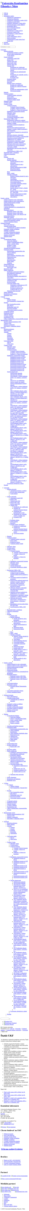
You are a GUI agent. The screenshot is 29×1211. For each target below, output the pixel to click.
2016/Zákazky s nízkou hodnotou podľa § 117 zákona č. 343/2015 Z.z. (18, 461)
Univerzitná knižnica (15, 182)
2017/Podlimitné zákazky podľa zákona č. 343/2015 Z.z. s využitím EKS (19, 435)
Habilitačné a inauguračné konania (16, 111)
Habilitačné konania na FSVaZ (18, 360)
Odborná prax (10, 258)
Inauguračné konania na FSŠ (17, 366)
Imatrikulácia (10, 254)
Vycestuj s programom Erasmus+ (12, 1163)
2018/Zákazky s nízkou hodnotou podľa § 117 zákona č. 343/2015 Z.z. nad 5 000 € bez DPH (18, 420)
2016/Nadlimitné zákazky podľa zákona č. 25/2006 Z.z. (18, 469)
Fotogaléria (10, 338)
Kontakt (6, 42)
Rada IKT (9, 82)
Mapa (8, 171)
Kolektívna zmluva (12, 98)
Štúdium (3, 238)
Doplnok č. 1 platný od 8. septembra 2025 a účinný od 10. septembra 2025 (15, 1098)
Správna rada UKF (12, 64)
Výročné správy (8, 102)
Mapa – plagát (10, 173)
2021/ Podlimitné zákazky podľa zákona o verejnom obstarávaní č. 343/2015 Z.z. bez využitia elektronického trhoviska (18, 393)
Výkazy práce (10, 35)
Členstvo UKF (7, 323)
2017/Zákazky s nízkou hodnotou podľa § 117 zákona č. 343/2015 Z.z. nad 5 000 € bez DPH (18, 448)
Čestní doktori (10, 55)
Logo (5, 155)
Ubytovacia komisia (15, 91)
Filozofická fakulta (15, 169)
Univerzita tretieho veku (13, 283)
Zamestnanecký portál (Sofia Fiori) (16, 39)
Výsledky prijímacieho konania (12, 232)
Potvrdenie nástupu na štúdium (11, 233)
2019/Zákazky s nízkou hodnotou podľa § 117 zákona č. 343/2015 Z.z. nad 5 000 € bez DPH (18, 411)
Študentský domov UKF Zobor (15, 213)
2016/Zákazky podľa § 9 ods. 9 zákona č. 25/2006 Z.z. (18, 481)
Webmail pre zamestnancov (14, 17)
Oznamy (9, 335)
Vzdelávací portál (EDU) (13, 22)
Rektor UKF (10, 60)
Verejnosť (3, 327)
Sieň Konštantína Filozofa (17, 180)
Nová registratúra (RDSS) (13, 27)
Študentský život (8, 295)
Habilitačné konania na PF (17, 363)
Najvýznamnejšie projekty (13, 304)
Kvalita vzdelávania (9, 266)
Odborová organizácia (9, 154)
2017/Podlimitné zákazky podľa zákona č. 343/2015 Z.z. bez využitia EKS (18, 439)
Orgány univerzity (8, 57)
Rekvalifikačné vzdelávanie (14, 273)
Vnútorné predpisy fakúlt (13, 99)
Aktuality (6, 332)
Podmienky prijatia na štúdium (11, 229)
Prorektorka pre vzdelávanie (17, 67)
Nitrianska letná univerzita (13, 291)
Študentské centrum (9, 217)
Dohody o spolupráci (9, 324)
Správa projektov (11, 38)
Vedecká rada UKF (12, 61)
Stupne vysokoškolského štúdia (15, 242)
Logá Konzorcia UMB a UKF (15, 151)
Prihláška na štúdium (9, 230)
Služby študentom (8, 292)
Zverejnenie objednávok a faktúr (15, 117)
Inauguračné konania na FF (17, 369)
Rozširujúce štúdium (12, 274)
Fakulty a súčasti (5, 198)
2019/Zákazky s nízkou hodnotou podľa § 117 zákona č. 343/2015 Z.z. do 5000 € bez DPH (18, 407)
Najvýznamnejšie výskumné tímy (15, 301)
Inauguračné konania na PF (17, 370)
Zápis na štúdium (11, 252)
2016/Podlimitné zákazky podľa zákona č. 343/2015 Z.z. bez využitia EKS (18, 466)
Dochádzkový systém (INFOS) (15, 33)
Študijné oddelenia (12, 160)
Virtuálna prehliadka (12, 174)
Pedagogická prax (11, 257)
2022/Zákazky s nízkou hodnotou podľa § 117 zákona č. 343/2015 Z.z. (18, 377)
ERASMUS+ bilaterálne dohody (12, 326)
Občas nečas (10, 344)
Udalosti (9, 333)
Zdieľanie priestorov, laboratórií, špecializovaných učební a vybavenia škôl (17, 135)
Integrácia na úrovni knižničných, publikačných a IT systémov (15, 138)
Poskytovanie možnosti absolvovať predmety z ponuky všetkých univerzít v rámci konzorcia (17, 129)
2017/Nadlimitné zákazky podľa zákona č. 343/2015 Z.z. (18, 431)
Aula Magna (13, 179)
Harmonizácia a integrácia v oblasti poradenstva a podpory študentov (16, 141)
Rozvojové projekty (12, 308)
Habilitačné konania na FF (17, 361)
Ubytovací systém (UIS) (13, 32)
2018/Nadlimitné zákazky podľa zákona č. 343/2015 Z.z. (18, 428)
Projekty (6, 302)
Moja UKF (7, 44)
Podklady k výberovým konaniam (19, 110)
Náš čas (9, 342)
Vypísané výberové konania (17, 107)
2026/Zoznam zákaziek (16, 373)
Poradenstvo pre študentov (10, 294)
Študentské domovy (9, 210)
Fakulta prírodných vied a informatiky (13, 199)
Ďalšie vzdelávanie (8, 270)
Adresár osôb (10, 158)
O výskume (7, 298)
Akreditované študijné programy (12, 248)
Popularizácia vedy (9, 317)
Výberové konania (12, 105)
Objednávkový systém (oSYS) (15, 30)
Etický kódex (10, 96)
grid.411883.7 (8, 1122)
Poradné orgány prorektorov (14, 83)
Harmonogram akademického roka (16, 251)
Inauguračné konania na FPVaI (18, 364)
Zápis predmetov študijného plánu (15, 255)
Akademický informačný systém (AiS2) (17, 20)
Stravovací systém (11, 29)
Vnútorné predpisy (8, 94)
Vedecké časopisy (8, 314)
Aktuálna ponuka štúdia (10, 226)
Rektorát (6, 92)
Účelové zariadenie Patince (11, 221)
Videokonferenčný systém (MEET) (16, 24)
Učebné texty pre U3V (16, 286)
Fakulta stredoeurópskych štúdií (18, 167)
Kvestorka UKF (14, 77)
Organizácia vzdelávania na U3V (18, 285)
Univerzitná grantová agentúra (14, 310)
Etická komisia (11, 80)
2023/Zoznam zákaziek (16, 374)
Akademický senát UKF (13, 58)
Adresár (6, 14)
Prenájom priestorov (9, 329)
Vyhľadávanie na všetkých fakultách (16, 227)
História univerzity (8, 51)
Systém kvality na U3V (16, 289)
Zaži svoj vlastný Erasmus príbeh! (12, 1164)
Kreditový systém (11, 245)
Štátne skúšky (10, 261)
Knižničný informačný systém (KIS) (16, 23)
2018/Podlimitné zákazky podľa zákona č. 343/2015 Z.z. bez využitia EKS (18, 425)
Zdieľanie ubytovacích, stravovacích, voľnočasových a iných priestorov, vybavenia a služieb (16, 145)
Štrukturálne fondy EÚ (13, 307)
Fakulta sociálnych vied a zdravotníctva (16, 165)
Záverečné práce (11, 260)
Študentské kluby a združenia (11, 152)
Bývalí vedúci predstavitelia (14, 54)
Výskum (3, 296)
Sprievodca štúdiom (12, 241)
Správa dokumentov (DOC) (14, 36)
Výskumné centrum (9, 311)
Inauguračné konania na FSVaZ (18, 367)
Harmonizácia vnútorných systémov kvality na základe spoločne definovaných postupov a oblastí (17, 122)
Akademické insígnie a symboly (15, 52)
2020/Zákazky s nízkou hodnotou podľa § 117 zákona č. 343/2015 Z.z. (18, 402)
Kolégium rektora (11, 79)
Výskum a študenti (8, 316)
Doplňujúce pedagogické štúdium (15, 271)
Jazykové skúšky (11, 282)
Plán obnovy (10, 305)
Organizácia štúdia (8, 249)
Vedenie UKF (10, 66)
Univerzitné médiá (8, 341)
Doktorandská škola (9, 264)
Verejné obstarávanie (12, 116)
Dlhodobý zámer (8, 101)
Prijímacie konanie (5, 223)
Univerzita (3, 49)
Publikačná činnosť (9, 313)
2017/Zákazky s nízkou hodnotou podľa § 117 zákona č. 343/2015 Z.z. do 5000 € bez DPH (18, 444)
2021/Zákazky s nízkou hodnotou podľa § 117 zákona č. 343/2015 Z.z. (18, 388)
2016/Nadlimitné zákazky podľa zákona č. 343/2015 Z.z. (18, 453)
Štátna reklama (7, 330)
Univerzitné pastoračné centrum (18, 183)
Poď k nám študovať (9, 224)
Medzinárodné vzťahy (6, 320)
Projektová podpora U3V (16, 288)
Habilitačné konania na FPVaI (18, 357)
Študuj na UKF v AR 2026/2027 (12, 1160)
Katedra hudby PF (15, 186)
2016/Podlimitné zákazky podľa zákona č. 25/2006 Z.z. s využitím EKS (19, 473)
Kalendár (9, 336)
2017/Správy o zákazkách (16, 451)
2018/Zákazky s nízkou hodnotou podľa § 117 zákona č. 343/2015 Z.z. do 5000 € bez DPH (18, 416)
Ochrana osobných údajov (12, 1149)
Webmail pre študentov (13, 19)
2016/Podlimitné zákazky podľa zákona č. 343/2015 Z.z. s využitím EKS (19, 457)
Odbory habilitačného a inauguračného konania (16, 319)
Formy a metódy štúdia (13, 244)
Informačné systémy (9, 16)
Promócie (9, 263)
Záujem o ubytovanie (9, 235)
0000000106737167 (9, 1124)
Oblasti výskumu (11, 299)
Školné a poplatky (11, 246)
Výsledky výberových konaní (17, 108)
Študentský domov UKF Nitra (14, 211)
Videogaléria (10, 339)
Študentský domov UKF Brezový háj (16, 214)
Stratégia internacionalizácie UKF (12, 321)
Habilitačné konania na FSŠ (17, 358)
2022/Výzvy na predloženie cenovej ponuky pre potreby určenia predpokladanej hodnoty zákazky (18, 383)
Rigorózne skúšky (8, 269)
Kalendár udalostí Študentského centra (17, 219)
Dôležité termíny (8, 236)
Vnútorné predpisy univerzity (14, 95)
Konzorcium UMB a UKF (10, 119)
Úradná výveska (8, 104)
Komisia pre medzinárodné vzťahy (19, 89)
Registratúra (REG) (12, 26)
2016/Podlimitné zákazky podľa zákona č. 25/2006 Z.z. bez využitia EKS (18, 477)
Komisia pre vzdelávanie (16, 85)
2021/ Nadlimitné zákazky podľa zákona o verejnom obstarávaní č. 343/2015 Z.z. (18, 398)
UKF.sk (6, 13)
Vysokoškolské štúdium (10, 239)
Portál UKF (10, 41)
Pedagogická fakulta (15, 170)
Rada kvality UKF (12, 63)
